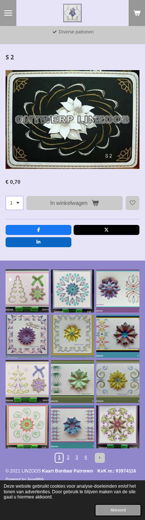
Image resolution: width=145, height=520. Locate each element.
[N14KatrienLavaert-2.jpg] (72, 381)
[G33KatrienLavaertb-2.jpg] (118, 336)
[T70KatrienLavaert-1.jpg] (72, 426)
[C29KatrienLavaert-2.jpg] (118, 291)
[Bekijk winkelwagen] (137, 13)
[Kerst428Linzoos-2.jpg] (118, 426)
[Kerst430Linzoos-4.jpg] (27, 381)
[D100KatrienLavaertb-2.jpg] (27, 336)
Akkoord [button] (118, 510)
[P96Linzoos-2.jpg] (72, 291)
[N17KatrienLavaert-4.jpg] (118, 381)
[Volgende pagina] (100, 458)
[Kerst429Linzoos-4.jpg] (27, 291)
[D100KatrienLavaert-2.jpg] (72, 336)
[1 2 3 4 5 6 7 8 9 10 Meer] (14, 203)
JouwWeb (35, 479)
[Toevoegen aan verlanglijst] (133, 203)
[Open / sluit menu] (8, 13)
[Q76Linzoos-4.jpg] (27, 426)
